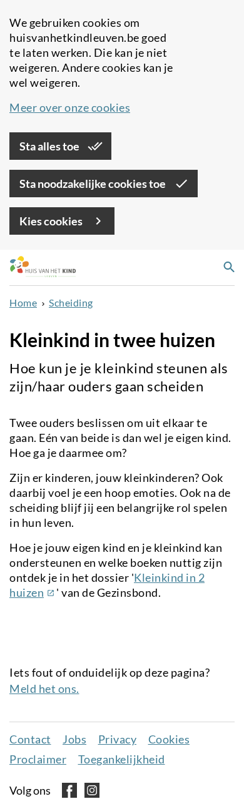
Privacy (117, 739)
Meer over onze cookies (69, 107)
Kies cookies (51, 221)
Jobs (74, 739)
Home (23, 302)
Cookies (169, 739)
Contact (30, 739)
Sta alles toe (50, 146)
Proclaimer (37, 759)
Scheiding (71, 302)
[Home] (39, 267)
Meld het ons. (44, 688)
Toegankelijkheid (121, 759)
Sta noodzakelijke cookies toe (93, 183)
